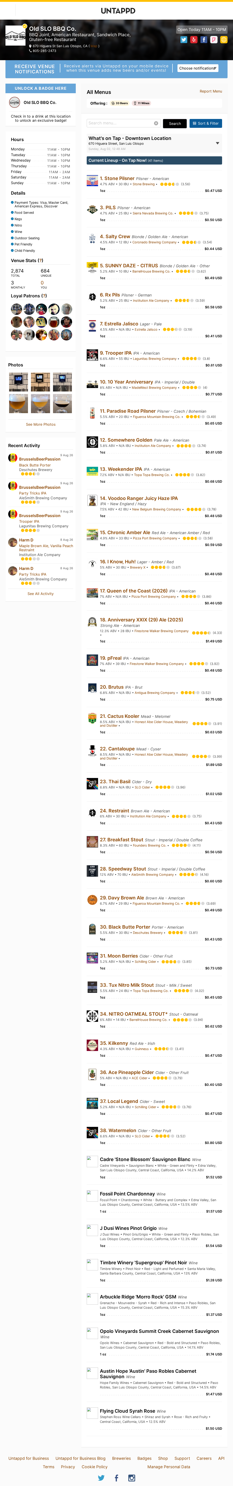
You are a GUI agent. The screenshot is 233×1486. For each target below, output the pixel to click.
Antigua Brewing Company (155, 693)
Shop (163, 1458)
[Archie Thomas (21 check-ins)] (41, 334)
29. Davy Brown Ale (122, 898)
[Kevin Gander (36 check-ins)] (53, 309)
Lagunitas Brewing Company (155, 359)
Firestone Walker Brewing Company (161, 631)
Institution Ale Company (151, 300)
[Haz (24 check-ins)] (66, 322)
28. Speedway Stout (123, 869)
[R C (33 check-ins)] (16, 322)
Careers (204, 1458)
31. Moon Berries (119, 956)
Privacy (68, 1466)
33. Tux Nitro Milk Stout (127, 985)
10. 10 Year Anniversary (127, 382)
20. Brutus (112, 687)
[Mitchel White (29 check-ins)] (28, 322)
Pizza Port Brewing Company (155, 538)
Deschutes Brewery (148, 933)
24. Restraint (115, 811)
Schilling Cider (146, 961)
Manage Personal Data (168, 1466)
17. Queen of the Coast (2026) (134, 591)
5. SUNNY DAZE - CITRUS (129, 265)
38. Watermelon (118, 1130)
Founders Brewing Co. (150, 845)
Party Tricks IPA (32, 493)
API (221, 1458)
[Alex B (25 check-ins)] (53, 322)
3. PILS (108, 207)
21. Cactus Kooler (120, 716)
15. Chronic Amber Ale (125, 532)
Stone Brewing (144, 184)
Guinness (142, 1049)
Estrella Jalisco (146, 329)
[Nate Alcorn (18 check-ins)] (66, 334)
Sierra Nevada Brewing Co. (153, 213)
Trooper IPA (29, 521)
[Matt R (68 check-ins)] (41, 309)
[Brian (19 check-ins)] (53, 334)
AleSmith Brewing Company (153, 874)
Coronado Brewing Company (154, 242)
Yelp (194, 39)
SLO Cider (143, 787)
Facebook (204, 39)
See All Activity (41, 593)
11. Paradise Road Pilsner (128, 411)
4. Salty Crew (115, 236)
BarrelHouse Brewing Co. (151, 271)
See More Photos (41, 424)
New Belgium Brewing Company (157, 509)
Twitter (183, 39)
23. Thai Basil (116, 781)
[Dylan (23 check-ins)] (28, 334)
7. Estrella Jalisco (119, 324)
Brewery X (138, 567)
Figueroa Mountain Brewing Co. (157, 417)
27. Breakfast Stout (122, 839)
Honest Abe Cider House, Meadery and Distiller (144, 724)
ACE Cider (140, 1078)
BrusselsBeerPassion (40, 459)
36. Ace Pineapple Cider (127, 1072)
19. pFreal (111, 658)
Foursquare (214, 39)
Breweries (121, 1458)
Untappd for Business (28, 1458)
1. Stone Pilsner (118, 178)
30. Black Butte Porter (125, 927)
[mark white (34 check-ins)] (66, 309)
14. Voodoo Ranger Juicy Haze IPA (139, 498)
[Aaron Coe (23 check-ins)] (16, 334)
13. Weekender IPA (121, 469)
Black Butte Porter (35, 465)
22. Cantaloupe (118, 749)
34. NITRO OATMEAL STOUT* (134, 1014)
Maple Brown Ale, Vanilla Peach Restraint (46, 547)
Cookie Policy (95, 1466)
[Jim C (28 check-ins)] (41, 322)
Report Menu (211, 91)
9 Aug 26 (66, 455)
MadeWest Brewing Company (155, 387)
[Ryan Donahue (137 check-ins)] (16, 309)
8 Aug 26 (66, 539)
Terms (48, 1466)
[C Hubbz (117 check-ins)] (28, 309)
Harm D (26, 540)
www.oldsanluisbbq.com (224, 39)
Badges (144, 1458)
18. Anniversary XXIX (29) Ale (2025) (141, 620)
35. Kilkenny (114, 1043)
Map (94, 46)
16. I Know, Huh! (118, 561)
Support (182, 1458)
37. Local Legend (119, 1101)
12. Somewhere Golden (127, 440)
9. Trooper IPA (116, 353)
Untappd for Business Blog (81, 1458)
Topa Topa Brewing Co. (152, 475)
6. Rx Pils (110, 295)
